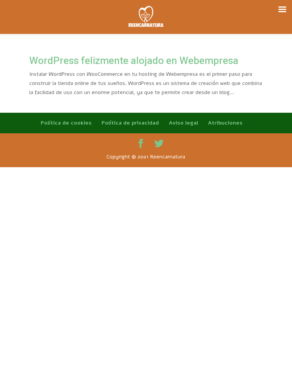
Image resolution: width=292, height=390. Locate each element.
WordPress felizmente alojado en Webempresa (133, 61)
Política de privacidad (130, 122)
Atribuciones (225, 122)
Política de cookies (66, 122)
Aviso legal (183, 122)
